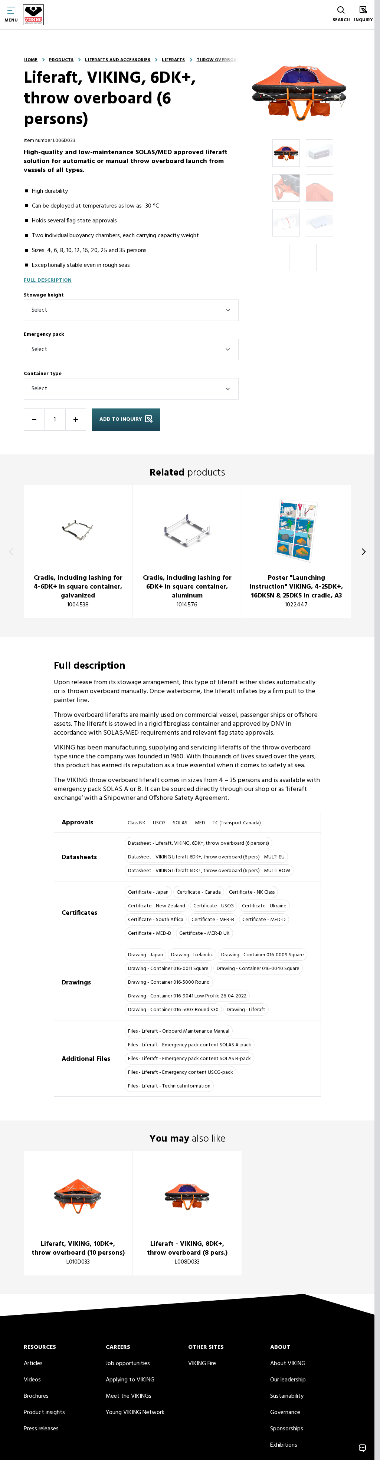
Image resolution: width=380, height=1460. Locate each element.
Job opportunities (128, 1363)
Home (30, 60)
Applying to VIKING (130, 1380)
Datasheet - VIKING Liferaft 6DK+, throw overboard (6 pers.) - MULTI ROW (209, 871)
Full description (48, 280)
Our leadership (288, 1380)
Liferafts (173, 60)
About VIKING (287, 1363)
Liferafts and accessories (117, 60)
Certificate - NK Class (252, 892)
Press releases (41, 1429)
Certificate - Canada (199, 892)
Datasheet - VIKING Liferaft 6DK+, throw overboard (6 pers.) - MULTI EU (206, 857)
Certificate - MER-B (212, 920)
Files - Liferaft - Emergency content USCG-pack (180, 1072)
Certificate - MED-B (149, 933)
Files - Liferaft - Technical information (169, 1086)
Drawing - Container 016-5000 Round (169, 982)
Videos (32, 1380)
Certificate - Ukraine (264, 906)
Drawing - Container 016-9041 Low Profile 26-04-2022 (187, 996)
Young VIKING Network (135, 1412)
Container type (43, 374)
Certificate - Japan (148, 892)
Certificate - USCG (213, 906)
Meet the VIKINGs (128, 1396)
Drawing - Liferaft (246, 1010)
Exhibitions (283, 1445)
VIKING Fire (202, 1363)
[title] (78, 551)
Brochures (36, 1396)
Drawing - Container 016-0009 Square (262, 955)
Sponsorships (286, 1429)
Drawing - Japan (145, 955)
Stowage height (44, 295)
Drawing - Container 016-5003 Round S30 (173, 1010)
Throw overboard (220, 60)
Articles (33, 1363)
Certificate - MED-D (264, 920)
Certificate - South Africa (155, 920)
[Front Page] (33, 14)
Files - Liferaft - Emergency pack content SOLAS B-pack (189, 1059)
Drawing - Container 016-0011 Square (168, 968)
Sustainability (287, 1396)
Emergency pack (44, 334)
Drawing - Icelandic (192, 955)
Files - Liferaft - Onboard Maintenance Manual (178, 1031)
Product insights (44, 1412)
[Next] (362, 552)
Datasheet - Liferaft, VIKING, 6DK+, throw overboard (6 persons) (198, 843)
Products (61, 60)
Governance (285, 1412)
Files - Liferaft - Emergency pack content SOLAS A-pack (189, 1045)
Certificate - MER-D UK (204, 933)
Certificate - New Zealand (156, 906)
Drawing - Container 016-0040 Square (258, 968)
